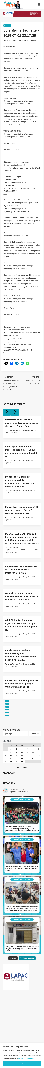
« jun (19, 767)
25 (27, 758)
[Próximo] (15, 412)
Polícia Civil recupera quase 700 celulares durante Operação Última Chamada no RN (21, 510)
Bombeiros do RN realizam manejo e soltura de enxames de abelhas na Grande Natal (21, 423)
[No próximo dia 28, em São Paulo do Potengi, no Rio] (22, 895)
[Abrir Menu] (38, 4)
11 (27, 752)
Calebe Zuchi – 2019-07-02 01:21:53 (32, 380)
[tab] (7, 701)
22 (11, 758)
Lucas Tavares (11, 40)
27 (39, 758)
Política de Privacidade (26, 1058)
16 (16, 755)
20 (39, 755)
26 (33, 758)
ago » (25, 767)
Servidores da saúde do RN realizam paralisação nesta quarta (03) (11, 383)
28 (5, 761)
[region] (22, 1055)
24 (22, 758)
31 (22, 761)
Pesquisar (35, 734)
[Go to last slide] (7, 412)
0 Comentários (13, 433)
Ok (22, 1063)
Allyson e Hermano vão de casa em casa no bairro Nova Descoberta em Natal (21, 569)
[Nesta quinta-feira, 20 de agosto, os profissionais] (22, 935)
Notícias (7, 25)
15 (11, 755)
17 (22, 755)
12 (33, 752)
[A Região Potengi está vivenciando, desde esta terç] (22, 815)
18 (27, 755)
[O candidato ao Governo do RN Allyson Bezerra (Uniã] (22, 855)
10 (22, 752)
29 (11, 761)
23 (16, 758)
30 (16, 761)
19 (33, 755)
